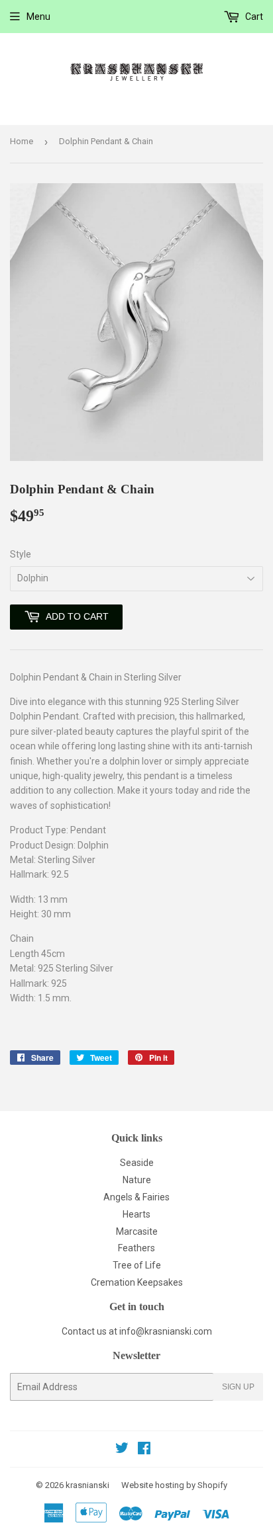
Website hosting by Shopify (174, 1485)
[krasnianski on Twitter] (122, 1449)
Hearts (136, 1214)
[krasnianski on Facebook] (144, 1449)
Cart (253, 16)
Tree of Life (137, 1265)
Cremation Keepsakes (137, 1282)
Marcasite (137, 1231)
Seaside (137, 1162)
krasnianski (87, 1485)
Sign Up (238, 1387)
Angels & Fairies (136, 1197)
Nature (137, 1180)
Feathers (136, 1248)
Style (20, 554)
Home (21, 141)
